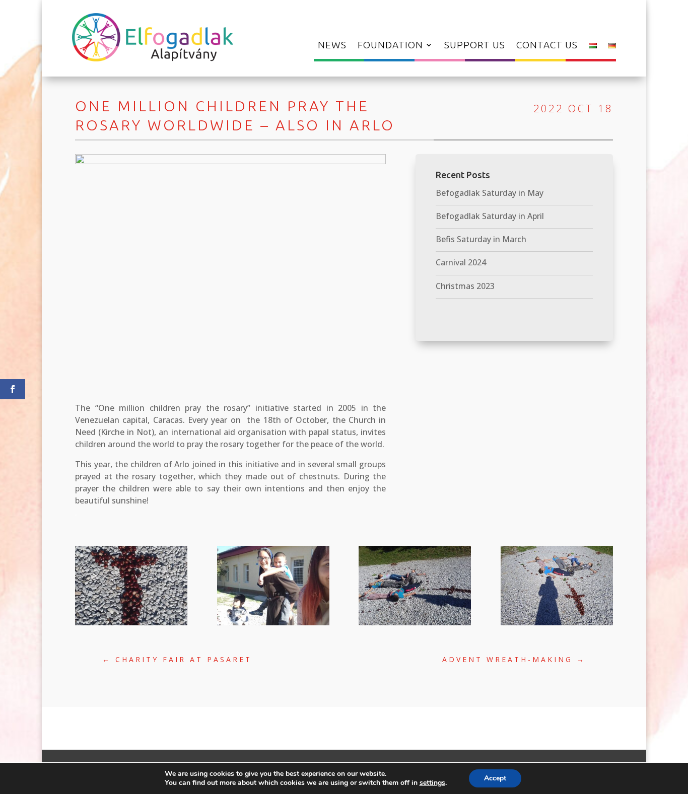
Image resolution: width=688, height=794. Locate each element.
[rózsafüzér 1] (131, 625)
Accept (495, 778)
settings (432, 782)
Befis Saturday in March (481, 239)
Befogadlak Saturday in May (489, 192)
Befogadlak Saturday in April (490, 216)
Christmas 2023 (465, 286)
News (332, 45)
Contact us (547, 45)
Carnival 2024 (461, 262)
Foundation (390, 45)
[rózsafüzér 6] (557, 625)
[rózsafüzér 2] (273, 625)
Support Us (474, 45)
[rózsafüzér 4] (415, 625)
